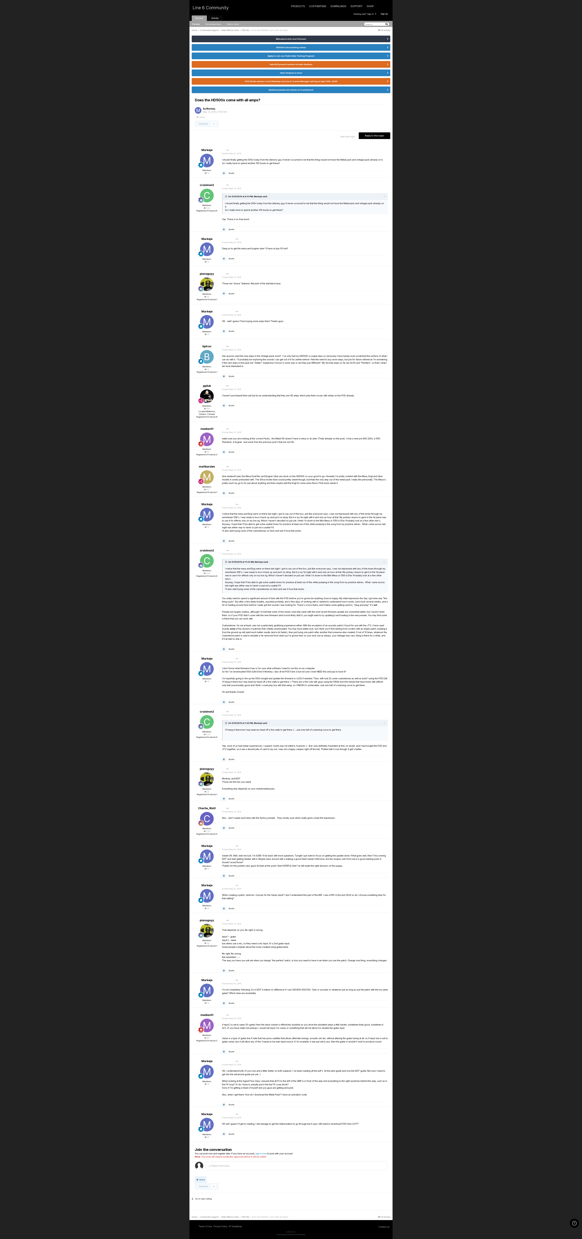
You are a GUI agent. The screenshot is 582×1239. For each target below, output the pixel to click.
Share (201, 117)
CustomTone (317, 6)
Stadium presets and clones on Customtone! (291, 90)
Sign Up (384, 14)
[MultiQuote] (224, 173)
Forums (196, 24)
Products (298, 6)
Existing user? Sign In (364, 14)
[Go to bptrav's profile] (207, 357)
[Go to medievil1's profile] (207, 439)
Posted (231, 153)
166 (208, 408)
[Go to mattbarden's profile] (207, 477)
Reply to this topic (374, 135)
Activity (215, 18)
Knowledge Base (213, 24)
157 (208, 489)
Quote (231, 173)
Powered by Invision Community (291, 1234)
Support (357, 6)
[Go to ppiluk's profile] (207, 396)
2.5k (208, 831)
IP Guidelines (235, 1226)
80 (207, 452)
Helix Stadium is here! (291, 73)
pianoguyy (207, 273)
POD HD (223, 112)
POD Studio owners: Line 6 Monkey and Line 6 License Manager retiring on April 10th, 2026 (291, 81)
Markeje (210, 108)
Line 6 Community (210, 7)
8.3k (208, 208)
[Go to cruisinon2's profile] (207, 195)
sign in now (261, 1153)
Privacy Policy (221, 1226)
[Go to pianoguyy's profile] (207, 284)
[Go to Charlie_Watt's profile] (207, 819)
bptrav (206, 346)
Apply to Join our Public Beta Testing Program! (291, 56)
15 (208, 369)
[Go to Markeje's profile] (198, 110)
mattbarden (207, 466)
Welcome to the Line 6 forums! (291, 39)
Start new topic (347, 136)
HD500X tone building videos (291, 47)
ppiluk (207, 385)
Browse (199, 18)
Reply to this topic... (221, 1165)
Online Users (233, 24)
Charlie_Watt (207, 808)
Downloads (338, 6)
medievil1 (207, 428)
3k (207, 296)
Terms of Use (205, 1226)
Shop (370, 6)
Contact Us (384, 1227)
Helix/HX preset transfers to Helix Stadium (291, 64)
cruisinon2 (207, 185)
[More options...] (227, 150)
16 (208, 173)
